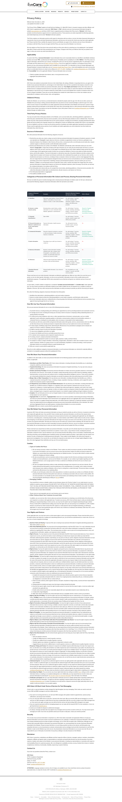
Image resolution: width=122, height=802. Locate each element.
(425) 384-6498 (73, 788)
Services (66, 11)
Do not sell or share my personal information (60, 675)
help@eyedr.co (43, 706)
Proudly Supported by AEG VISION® (75, 794)
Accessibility (43, 797)
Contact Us (83, 11)
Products (60, 11)
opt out (57, 477)
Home (31, 797)
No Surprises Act (65, 797)
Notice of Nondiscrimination (54, 797)
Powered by (52, 794)
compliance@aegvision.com (80, 69)
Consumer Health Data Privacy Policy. (61, 67)
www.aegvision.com (36, 31)
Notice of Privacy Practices (52, 63)
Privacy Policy (87, 797)
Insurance (53, 11)
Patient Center (74, 11)
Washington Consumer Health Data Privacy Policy (50, 798)
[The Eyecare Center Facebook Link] (60, 779)
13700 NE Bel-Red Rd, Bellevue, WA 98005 (84, 6)
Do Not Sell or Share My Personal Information (73, 798)
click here (42, 524)
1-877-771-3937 (61, 69)
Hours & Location (39, 11)
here (80, 672)
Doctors (47, 11)
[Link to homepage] (41, 4)
